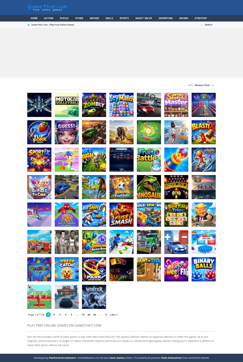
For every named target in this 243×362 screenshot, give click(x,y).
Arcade (94, 18)
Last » (114, 314)
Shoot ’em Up (143, 18)
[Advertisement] (121, 53)
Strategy (201, 18)
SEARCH (208, 24)
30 (94, 314)
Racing (183, 18)
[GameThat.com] (47, 7)
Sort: (190, 85)
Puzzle (64, 18)
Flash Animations (171, 357)
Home (34, 18)
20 (88, 314)
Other (79, 18)
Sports (124, 18)
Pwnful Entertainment (62, 357)
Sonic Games (117, 357)
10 (83, 314)
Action (48, 18)
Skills (109, 18)
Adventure (166, 18)
